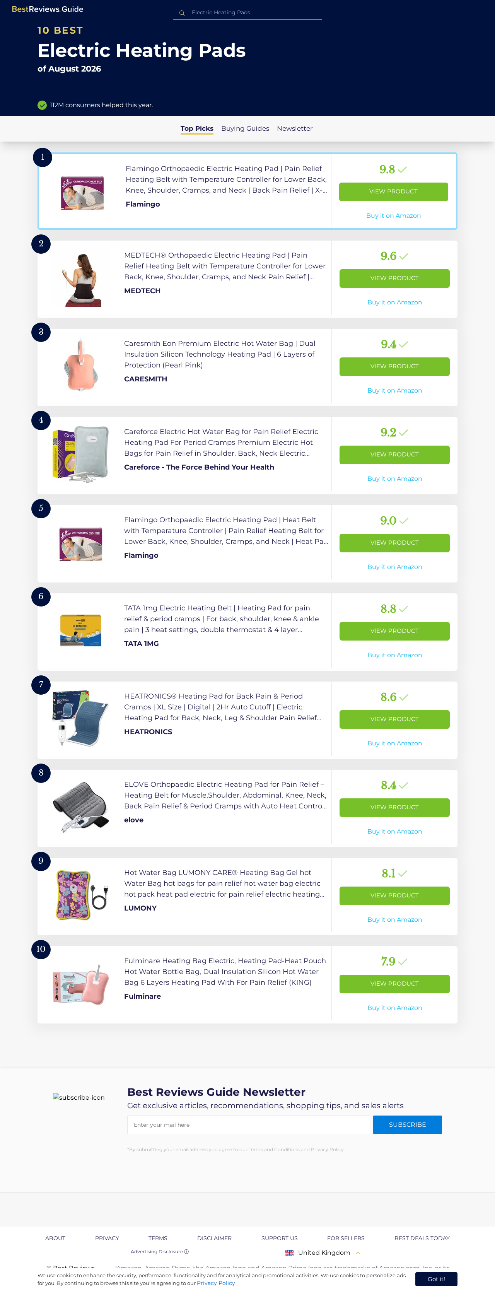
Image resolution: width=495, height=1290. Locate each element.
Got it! (436, 1279)
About (55, 1238)
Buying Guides (245, 128)
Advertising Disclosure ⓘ (160, 1251)
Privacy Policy (216, 1283)
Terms (157, 1238)
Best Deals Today (422, 1238)
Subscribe (407, 1124)
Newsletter (295, 128)
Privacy (107, 1238)
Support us (279, 1238)
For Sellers (346, 1238)
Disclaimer (214, 1238)
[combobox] (247, 12)
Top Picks (197, 128)
